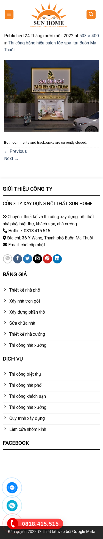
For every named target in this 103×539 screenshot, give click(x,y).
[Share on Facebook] (17, 258)
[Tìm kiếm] (91, 14)
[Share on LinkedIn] (57, 258)
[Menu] (9, 14)
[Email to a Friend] (37, 258)
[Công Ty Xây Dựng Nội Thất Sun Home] (48, 14)
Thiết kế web (53, 531)
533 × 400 (89, 35)
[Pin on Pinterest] (47, 258)
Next (11, 158)
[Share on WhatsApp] (7, 258)
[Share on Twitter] (27, 258)
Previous (15, 151)
